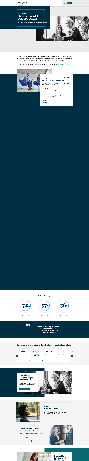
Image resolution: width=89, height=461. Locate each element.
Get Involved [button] (43, 3)
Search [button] (60, 3)
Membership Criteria (62, 64)
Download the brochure (49, 418)
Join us (68, 3)
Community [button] (37, 3)
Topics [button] (32, 3)
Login (64, 3)
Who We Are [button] (49, 3)
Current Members (25, 388)
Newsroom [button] (55, 3)
